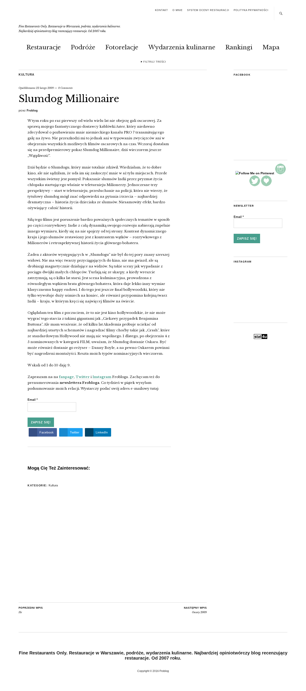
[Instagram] (280, 173)
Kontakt (161, 10)
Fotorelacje (121, 47)
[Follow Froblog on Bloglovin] (266, 185)
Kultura (26, 74)
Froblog (32, 110)
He (31, 610)
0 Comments (65, 88)
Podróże (83, 47)
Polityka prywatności (251, 10)
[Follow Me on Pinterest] (254, 173)
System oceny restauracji (208, 10)
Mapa (271, 47)
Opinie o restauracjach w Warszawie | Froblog (51, 15)
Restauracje (43, 47)
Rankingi (238, 47)
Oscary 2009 (195, 610)
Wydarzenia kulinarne (181, 47)
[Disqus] (99, 545)
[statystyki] (260, 338)
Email (33, 399)
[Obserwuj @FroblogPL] (254, 185)
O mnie (177, 10)
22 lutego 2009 (45, 88)
